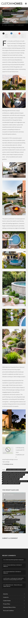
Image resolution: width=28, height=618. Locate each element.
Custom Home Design (12, 519)
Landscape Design (9, 13)
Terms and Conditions (8, 610)
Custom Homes (10, 522)
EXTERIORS (7, 15)
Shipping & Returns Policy (9, 607)
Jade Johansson (9, 25)
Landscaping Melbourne (11, 479)
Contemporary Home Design (14, 507)
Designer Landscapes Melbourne (13, 474)
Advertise (5, 594)
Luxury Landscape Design (11, 483)
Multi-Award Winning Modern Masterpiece (15, 559)
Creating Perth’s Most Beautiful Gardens (12, 528)
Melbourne (9, 502)
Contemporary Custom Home (14, 504)
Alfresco (20, 13)
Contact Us (5, 597)
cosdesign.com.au (8, 464)
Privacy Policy (6, 604)
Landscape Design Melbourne (12, 476)
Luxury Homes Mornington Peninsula (15, 481)
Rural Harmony (11, 510)
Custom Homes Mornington (16, 469)
